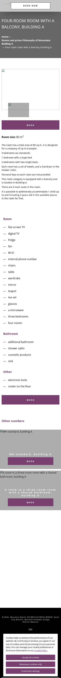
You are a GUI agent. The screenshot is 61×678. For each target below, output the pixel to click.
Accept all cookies (30, 657)
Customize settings (30, 671)
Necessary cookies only (30, 664)
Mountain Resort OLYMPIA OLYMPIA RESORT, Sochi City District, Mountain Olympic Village (34, 618)
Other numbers (13, 421)
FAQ (30, 629)
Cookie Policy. (40, 650)
